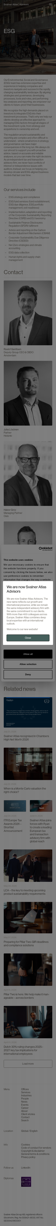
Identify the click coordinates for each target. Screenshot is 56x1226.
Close (28, 637)
